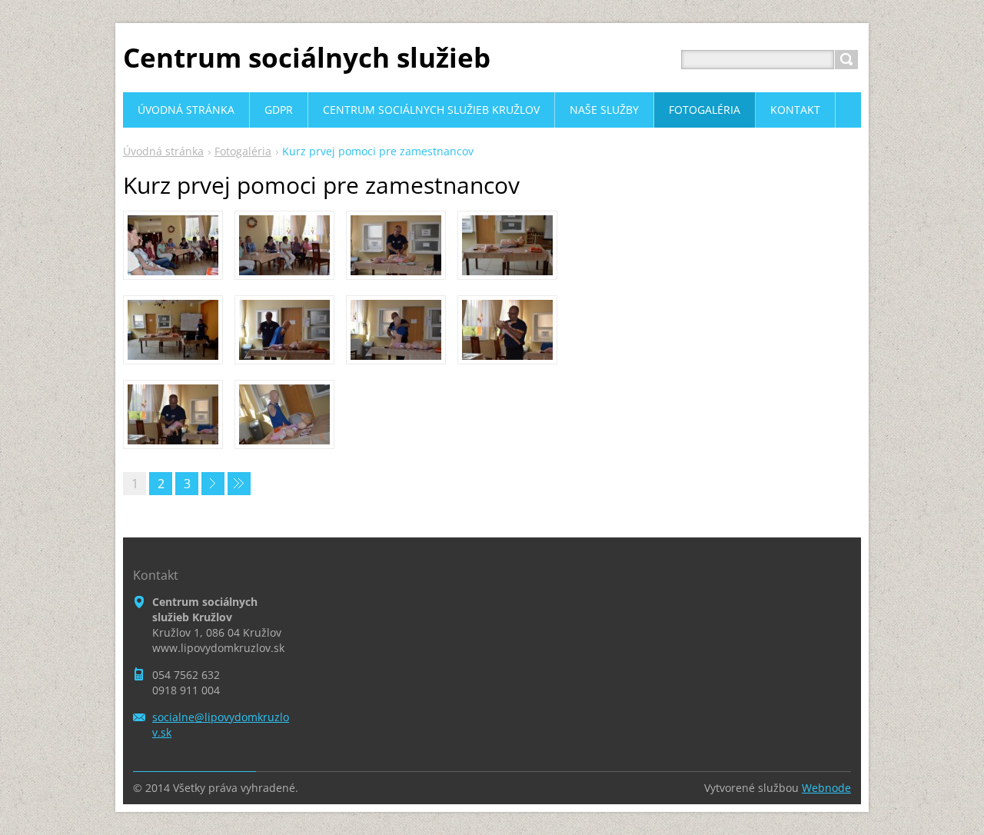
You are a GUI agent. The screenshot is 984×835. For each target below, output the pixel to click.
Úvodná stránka (163, 151)
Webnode (826, 787)
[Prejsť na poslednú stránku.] (239, 483)
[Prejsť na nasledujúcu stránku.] (212, 483)
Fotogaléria (242, 151)
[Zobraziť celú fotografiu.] (173, 245)
